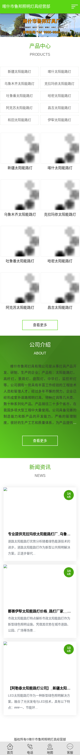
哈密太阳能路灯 (60, 261)
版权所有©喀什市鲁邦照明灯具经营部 (40, 739)
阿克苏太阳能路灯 (20, 307)
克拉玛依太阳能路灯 (60, 214)
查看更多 (40, 325)
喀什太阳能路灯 (60, 168)
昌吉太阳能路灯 (60, 307)
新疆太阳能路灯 (20, 168)
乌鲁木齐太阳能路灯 (20, 214)
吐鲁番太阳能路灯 (20, 261)
